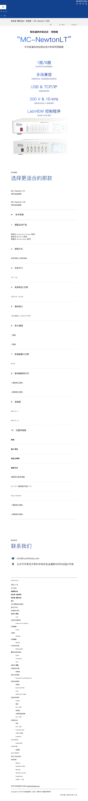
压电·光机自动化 (16, 756)
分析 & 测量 (14, 665)
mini (17, 662)
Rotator (18, 636)
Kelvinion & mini (21, 773)
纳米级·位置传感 (16, 594)
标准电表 (13, 760)
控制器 (18, 672)
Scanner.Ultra (20, 688)
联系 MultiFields (16, 652)
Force (17, 630)
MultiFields (14, 580)
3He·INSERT (15, 753)
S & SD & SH (20, 730)
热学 (17, 723)
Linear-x (18, 623)
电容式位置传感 (16, 620)
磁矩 (17, 704)
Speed (18, 642)
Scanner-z (28, 678)
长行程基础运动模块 (17, 604)
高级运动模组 (15, 681)
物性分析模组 (15, 675)
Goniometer (19, 649)
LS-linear (19, 659)
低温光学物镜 (15, 697)
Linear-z (26, 623)
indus (17, 655)
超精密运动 (14, 591)
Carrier (18, 701)
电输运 (18, 685)
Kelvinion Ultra (20, 766)
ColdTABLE (14, 740)
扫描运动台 (14, 720)
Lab (17, 617)
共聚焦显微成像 (20, 714)
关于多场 (13, 588)
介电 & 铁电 (19, 733)
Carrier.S (18, 736)
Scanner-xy (19, 678)
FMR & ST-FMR (21, 694)
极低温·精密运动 (17, 21)
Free (17, 691)
